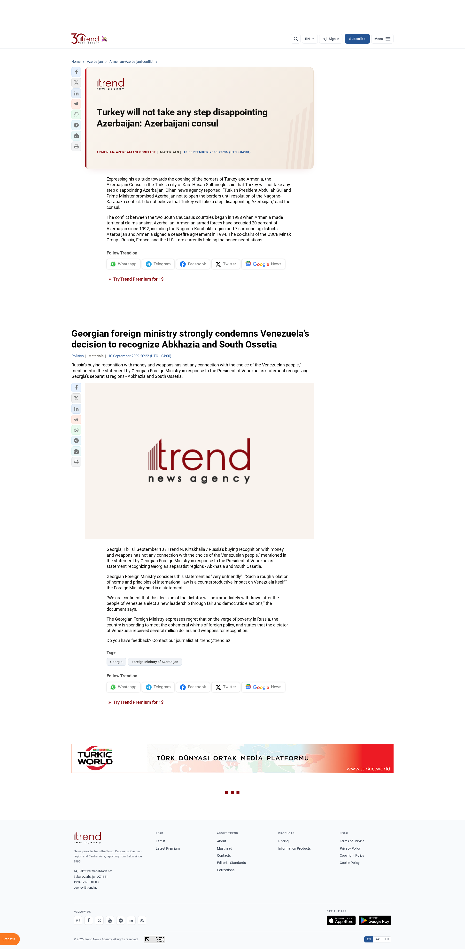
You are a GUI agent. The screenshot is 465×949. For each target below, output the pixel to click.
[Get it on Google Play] (375, 920)
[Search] (296, 39)
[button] (76, 72)
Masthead (224, 848)
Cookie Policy (350, 863)
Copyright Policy (352, 855)
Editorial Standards (231, 863)
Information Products (294, 848)
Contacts (224, 855)
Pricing (283, 841)
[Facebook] (88, 920)
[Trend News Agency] (87, 838)
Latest (160, 841)
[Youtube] (110, 920)
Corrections (225, 870)
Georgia (116, 662)
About (221, 841)
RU (387, 939)
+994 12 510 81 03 (86, 882)
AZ (378, 939)
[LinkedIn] (131, 920)
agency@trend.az (85, 887)
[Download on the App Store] (341, 920)
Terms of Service (352, 841)
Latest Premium (168, 848)
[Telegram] (120, 920)
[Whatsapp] (78, 920)
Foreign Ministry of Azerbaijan (155, 662)
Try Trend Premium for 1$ (138, 279)
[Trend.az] (89, 38)
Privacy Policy (350, 848)
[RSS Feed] (142, 920)
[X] (99, 920)
